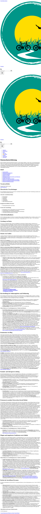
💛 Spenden (5, 154)
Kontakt (4, 155)
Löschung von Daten (6, 174)
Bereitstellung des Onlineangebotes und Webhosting (11, 176)
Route (4, 152)
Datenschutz (5, 156)
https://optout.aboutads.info (25, 272)
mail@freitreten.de (3, 187)
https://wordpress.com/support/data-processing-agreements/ (12, 330)
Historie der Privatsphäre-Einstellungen (10, 290)
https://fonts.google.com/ (25, 468)
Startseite (4, 150)
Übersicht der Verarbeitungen (7, 172)
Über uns (4, 153)
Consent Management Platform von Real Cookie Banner (9, 513)
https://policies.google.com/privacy (8, 469)
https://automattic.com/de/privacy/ (19, 329)
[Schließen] (2, 73)
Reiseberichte (5, 151)
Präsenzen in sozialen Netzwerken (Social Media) (11, 179)
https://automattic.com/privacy (5, 351)
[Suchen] (1, 69)
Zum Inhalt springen (3, 0)
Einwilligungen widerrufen (8, 291)
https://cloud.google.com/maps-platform (9, 475)
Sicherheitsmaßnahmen (6, 173)
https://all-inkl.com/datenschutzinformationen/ (27, 326)
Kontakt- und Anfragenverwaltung (8, 178)
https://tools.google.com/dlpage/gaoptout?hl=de (30, 476)
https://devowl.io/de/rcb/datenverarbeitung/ (10, 279)
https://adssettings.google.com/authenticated (30, 477)
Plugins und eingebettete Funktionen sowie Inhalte (11, 180)
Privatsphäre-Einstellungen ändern (9, 289)
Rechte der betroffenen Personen (8, 181)
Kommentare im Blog (6, 177)
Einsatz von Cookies (6, 175)
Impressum (4, 157)
